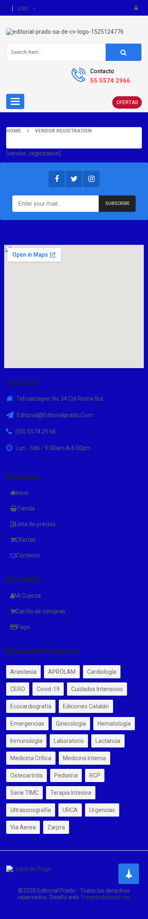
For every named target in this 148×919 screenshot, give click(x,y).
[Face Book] (57, 179)
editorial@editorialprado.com (55, 415)
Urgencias (102, 810)
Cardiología (101, 671)
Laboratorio (69, 741)
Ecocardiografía (30, 706)
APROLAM (62, 671)
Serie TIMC (24, 792)
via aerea (23, 827)
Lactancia (107, 741)
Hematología (114, 723)
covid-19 (48, 689)
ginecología (71, 723)
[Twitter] (74, 179)
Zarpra (56, 827)
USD (23, 8)
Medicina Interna (84, 758)
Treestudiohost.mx (105, 897)
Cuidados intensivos (97, 689)
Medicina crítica (30, 758)
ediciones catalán (86, 706)
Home (13, 131)
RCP (94, 775)
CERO (17, 689)
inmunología (26, 741)
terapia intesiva (70, 792)
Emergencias (27, 723)
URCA (70, 810)
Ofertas (127, 102)
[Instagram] (91, 179)
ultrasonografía (30, 810)
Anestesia (23, 671)
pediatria (66, 775)
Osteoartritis (26, 775)
